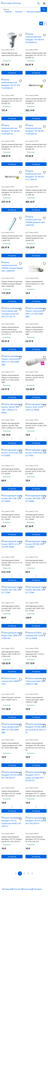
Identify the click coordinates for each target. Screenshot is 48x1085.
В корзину (12, 73)
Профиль (37, 889)
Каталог (17, 889)
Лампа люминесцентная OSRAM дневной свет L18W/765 (11, 238)
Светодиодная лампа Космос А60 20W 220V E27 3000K (34, 516)
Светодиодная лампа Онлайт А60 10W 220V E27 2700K (11, 608)
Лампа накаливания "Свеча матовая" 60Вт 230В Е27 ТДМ (34, 699)
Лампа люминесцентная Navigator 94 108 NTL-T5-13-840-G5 (11, 192)
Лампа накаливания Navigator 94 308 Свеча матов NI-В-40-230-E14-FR (35, 746)
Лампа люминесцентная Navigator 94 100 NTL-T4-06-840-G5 (35, 55)
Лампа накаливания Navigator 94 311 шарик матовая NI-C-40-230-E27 (35, 793)
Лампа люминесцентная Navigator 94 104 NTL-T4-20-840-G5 (11, 146)
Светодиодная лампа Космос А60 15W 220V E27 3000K (10, 516)
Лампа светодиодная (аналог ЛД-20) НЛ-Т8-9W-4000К (34, 377)
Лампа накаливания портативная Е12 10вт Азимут (34, 283)
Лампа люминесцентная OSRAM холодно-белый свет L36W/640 (11, 283)
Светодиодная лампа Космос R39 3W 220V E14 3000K (35, 562)
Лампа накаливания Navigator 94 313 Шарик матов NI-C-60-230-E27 (11, 839)
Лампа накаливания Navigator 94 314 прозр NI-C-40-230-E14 (35, 839)
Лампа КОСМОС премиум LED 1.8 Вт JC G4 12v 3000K (34, 653)
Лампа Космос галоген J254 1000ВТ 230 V (11, 698)
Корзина (28, 889)
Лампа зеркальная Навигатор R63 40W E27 (11, 54)
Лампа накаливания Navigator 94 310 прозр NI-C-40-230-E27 (11, 793)
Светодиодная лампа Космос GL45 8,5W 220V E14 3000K (11, 471)
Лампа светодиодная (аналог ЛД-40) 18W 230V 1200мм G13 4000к (11, 425)
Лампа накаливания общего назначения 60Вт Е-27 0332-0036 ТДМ (10, 378)
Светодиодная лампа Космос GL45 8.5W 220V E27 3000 (35, 471)
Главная (8, 889)
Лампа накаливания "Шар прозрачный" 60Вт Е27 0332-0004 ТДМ (11, 745)
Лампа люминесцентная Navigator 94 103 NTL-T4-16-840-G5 (35, 100)
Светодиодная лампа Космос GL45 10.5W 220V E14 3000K (36, 425)
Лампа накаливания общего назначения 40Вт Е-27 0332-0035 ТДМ (34, 330)
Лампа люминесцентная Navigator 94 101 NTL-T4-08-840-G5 (11, 100)
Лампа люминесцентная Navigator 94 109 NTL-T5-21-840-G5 (35, 192)
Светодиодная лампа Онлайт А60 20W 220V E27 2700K (35, 608)
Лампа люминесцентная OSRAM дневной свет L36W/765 (35, 238)
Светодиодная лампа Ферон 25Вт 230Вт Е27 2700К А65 (11, 653)
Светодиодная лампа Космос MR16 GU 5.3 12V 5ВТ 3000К (11, 562)
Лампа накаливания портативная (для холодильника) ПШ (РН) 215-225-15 (11, 330)
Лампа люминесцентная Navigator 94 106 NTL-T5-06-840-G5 (35, 146)
